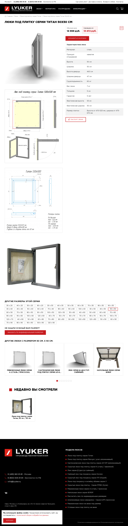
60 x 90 (113, 319)
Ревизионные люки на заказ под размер (84, 503)
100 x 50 (50, 312)
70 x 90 (9, 323)
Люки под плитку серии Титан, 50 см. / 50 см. (22, 417)
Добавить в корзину (77, 38)
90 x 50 (40, 312)
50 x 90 (103, 319)
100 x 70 (113, 316)
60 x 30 (81, 305)
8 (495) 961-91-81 (20, 1)
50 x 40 (30, 309)
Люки (38, 8)
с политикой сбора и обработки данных (31, 515)
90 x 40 (71, 309)
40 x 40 (20, 309)
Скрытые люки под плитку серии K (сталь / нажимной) (91, 467)
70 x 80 (51, 319)
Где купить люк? (81, 1)
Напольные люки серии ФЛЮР (108, 371)
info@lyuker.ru (14, 482)
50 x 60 (92, 312)
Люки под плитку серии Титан (30, 16)
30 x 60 (72, 312)
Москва (7, 1)
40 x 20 (20, 305)
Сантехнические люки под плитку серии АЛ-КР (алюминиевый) (49, 371)
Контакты (119, 1)
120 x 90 (51, 323)
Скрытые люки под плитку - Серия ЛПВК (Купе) (88, 485)
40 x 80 (20, 319)
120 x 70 (9, 319)
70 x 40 (51, 309)
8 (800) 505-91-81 (35, 1)
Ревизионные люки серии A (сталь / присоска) (19, 371)
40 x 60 (82, 312)
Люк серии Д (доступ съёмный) (78, 371)
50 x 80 (31, 319)
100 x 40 (82, 309)
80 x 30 (101, 305)
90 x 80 (71, 319)
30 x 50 (93, 309)
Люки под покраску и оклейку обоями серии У (87, 481)
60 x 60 (103, 312)
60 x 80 (41, 319)
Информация (79, 8)
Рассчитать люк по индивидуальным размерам (87, 496)
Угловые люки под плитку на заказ (82, 507)
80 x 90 (20, 323)
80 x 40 (61, 309)
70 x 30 (91, 305)
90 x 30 (111, 305)
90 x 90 (30, 323)
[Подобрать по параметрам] (117, 9)
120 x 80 (93, 319)
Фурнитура (50, 8)
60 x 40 (40, 309)
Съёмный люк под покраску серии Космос (85, 474)
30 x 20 (9, 305)
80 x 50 (30, 312)
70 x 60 (113, 312)
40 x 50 (103, 309)
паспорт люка (76, 119)
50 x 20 (30, 305)
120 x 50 (61, 312)
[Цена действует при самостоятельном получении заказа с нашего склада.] (92, 28)
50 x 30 (71, 305)
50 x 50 (113, 309)
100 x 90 (40, 323)
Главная (9, 16)
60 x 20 (40, 305)
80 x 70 (93, 316)
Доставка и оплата (95, 1)
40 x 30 (60, 305)
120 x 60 (41, 316)
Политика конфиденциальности (89, 522)
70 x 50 (20, 312)
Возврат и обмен (109, 1)
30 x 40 (9, 309)
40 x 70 (52, 316)
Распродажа (64, 8)
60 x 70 (72, 316)
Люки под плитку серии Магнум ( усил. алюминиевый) (90, 459)
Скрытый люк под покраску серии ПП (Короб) (87, 478)
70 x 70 (82, 316)
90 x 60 (20, 316)
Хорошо (9, 520)
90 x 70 (103, 316)
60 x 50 (9, 312)
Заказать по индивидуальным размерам (25, 332)
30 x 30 (50, 305)
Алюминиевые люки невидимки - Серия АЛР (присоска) (91, 500)
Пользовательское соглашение (112, 522)
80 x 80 (61, 319)
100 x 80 (82, 319)
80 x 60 (9, 316)
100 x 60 (30, 316)
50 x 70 (62, 316)
